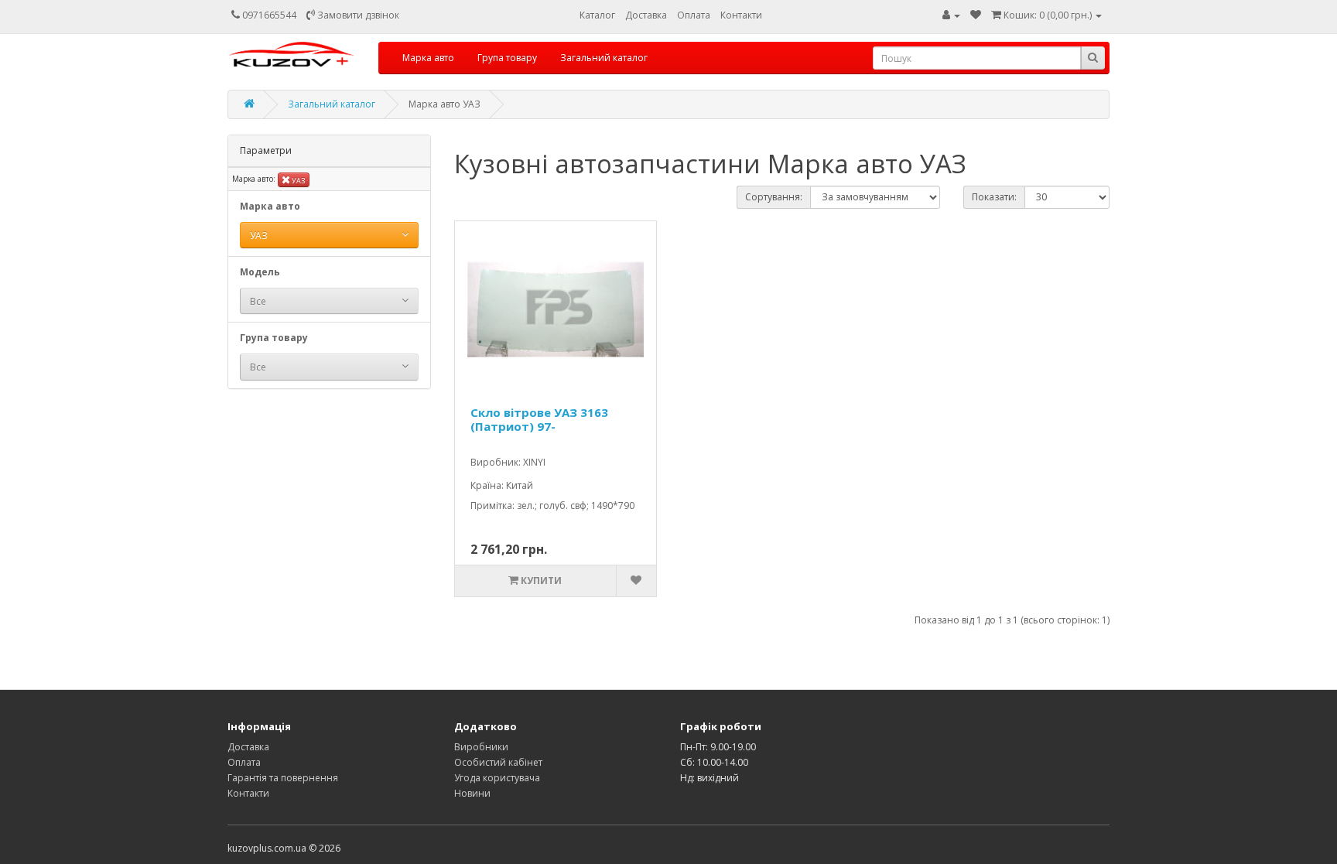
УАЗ (298, 181)
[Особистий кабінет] (951, 15)
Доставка (646, 15)
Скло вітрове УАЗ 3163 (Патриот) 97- (539, 419)
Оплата (693, 15)
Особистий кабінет (498, 762)
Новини (472, 793)
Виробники (481, 746)
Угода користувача (497, 777)
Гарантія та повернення (282, 777)
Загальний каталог (604, 57)
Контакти (741, 15)
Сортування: (773, 196)
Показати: (994, 196)
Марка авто (428, 57)
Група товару (507, 57)
